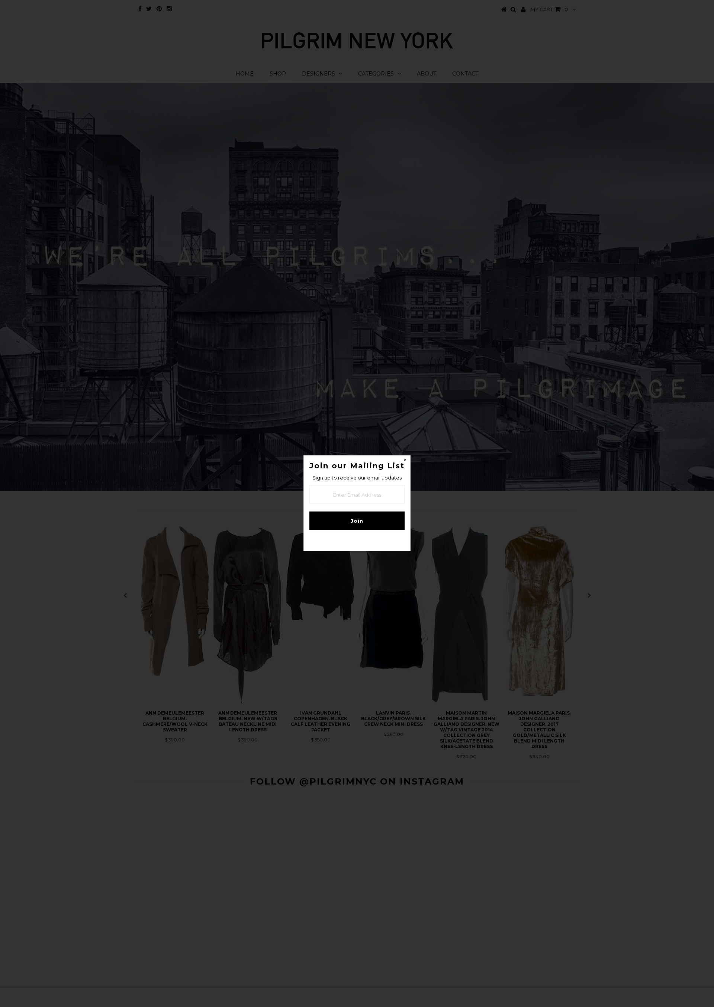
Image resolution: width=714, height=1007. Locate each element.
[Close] (404, 461)
